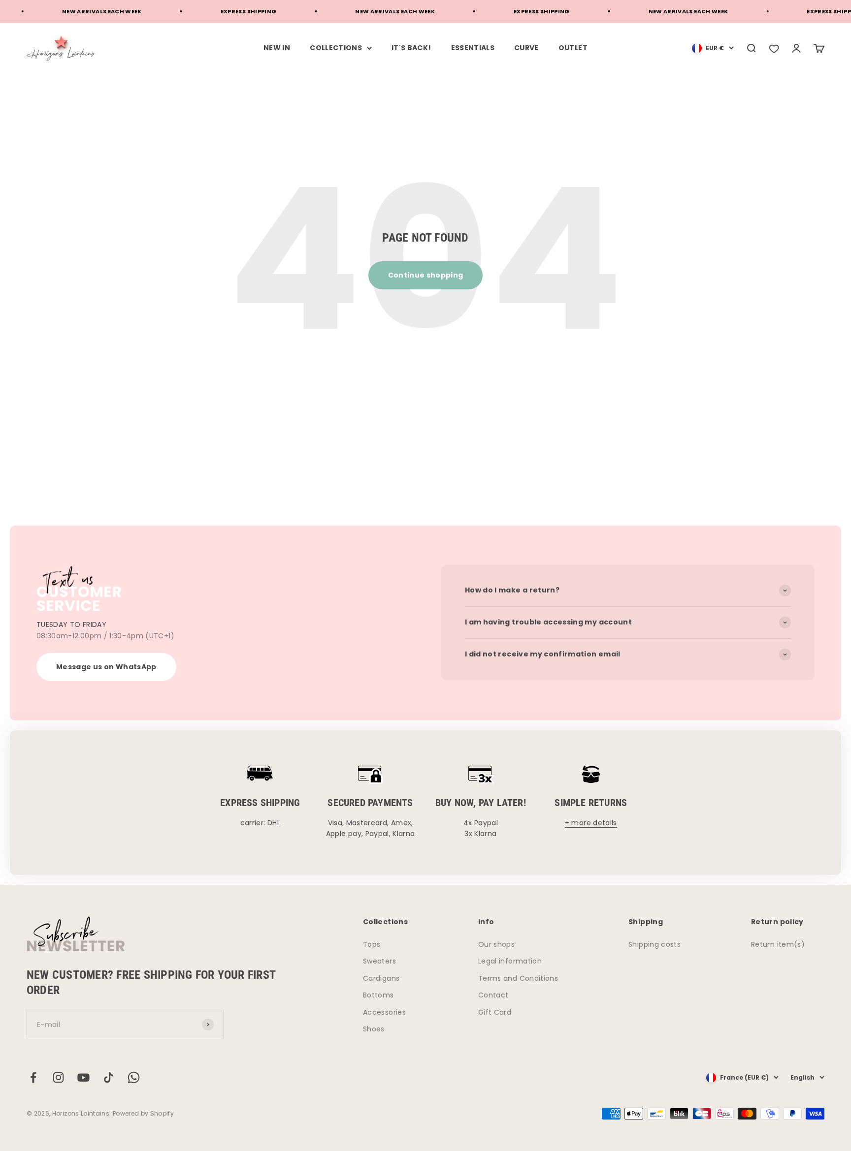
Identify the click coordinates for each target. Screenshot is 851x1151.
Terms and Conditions (518, 978)
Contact (493, 995)
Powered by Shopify (143, 1113)
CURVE (526, 48)
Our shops (496, 944)
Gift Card (494, 1012)
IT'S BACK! (411, 48)
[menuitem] (713, 48)
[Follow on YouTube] (83, 1077)
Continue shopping (425, 275)
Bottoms (378, 995)
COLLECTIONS (336, 48)
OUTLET (573, 48)
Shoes (374, 1029)
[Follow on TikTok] (108, 1077)
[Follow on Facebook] (33, 1077)
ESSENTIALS (473, 48)
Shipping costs (654, 944)
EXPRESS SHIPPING (232, 11)
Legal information (510, 961)
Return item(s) (778, 944)
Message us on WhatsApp (106, 667)
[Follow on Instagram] (58, 1077)
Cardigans (381, 978)
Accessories (384, 1012)
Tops (371, 944)
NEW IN (276, 48)
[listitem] (773, 48)
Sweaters (379, 961)
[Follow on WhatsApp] (133, 1077)
